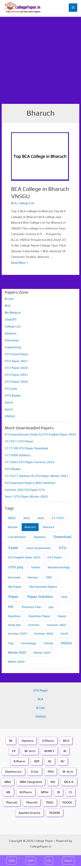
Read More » (19, 262)
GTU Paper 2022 (16, 368)
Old (48, 577)
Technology (28, 643)
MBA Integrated (31, 782)
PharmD (11, 802)
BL (50, 761)
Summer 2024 (43, 633)
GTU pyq (11, 388)
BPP (36, 761)
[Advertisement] (40, 57)
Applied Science (29, 813)
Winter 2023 (42, 652)
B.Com (9, 299)
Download (62, 536)
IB (58, 792)
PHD (51, 771)
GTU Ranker (13, 395)
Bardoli (12, 527)
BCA (14, 203)
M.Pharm (26, 792)
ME (8, 792)
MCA (66, 740)
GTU (62, 547)
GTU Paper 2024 (16, 381)
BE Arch (29, 751)
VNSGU (10, 416)
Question (14, 616)
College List (26, 203)
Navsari (33, 577)
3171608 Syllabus (17, 455)
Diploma (10, 333)
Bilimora (48, 527)
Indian (35, 567)
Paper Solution (40, 596)
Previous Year (31, 607)
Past (64, 597)
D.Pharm (48, 740)
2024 (40, 518)
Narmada (14, 577)
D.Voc (35, 771)
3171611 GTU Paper (19, 441)
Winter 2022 (17, 652)
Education (12, 340)
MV (53, 782)
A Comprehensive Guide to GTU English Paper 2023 (40, 434)
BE (11, 740)
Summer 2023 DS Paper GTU (25, 490)
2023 (26, 518)
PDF (11, 607)
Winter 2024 (16, 661)
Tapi (11, 643)
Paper (13, 596)
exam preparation (38, 548)
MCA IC (69, 782)
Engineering (13, 347)
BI (64, 751)
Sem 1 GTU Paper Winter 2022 (26, 496)
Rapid (62, 616)
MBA (7, 782)
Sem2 (9, 402)
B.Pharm (19, 761)
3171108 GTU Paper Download (26, 448)
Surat (64, 633)
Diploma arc (13, 771)
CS (70, 792)
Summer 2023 (17, 633)
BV (63, 761)
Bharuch (30, 527)
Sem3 (9, 409)
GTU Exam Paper (16, 354)
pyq (51, 607)
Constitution (17, 537)
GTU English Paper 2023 (24, 557)
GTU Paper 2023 (16, 374)
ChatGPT (11, 319)
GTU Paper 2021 (16, 361)
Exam (13, 547)
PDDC (50, 802)
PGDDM (54, 813)
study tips (14, 625)
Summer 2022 (56, 625)
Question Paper (39, 616)
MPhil (44, 792)
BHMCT (49, 751)
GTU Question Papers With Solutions (30, 483)
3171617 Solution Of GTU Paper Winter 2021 (36, 476)
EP (14, 751)
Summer (34, 625)
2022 (11, 518)
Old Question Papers (43, 586)
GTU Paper (54, 557)
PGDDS (67, 802)
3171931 (58, 518)
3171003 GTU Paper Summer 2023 (29, 462)
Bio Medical (13, 312)
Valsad (48, 643)
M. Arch (68, 771)
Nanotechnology (59, 567)
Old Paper (14, 586)
